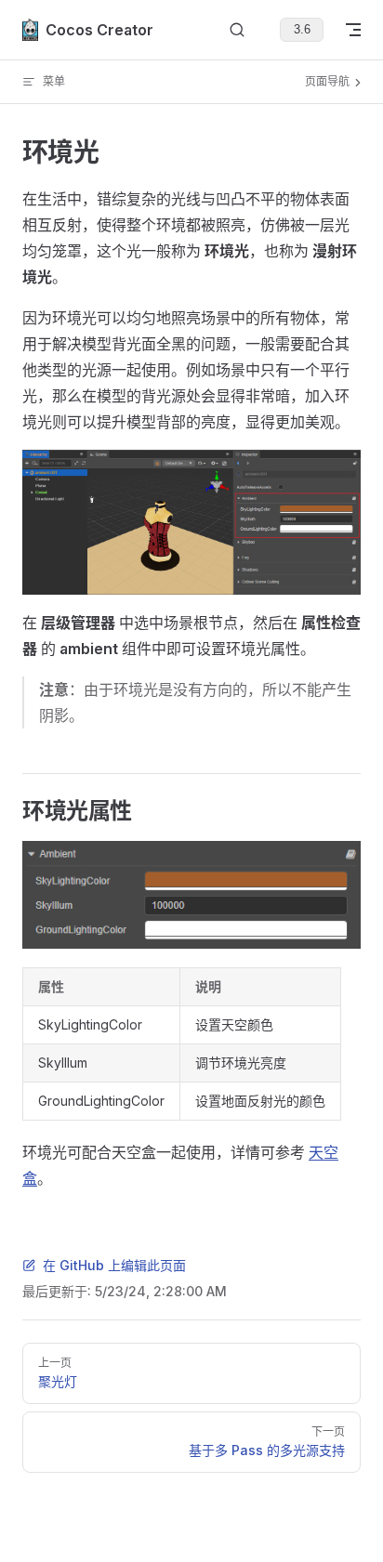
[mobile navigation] (353, 29)
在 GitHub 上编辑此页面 (114, 1265)
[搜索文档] (237, 30)
